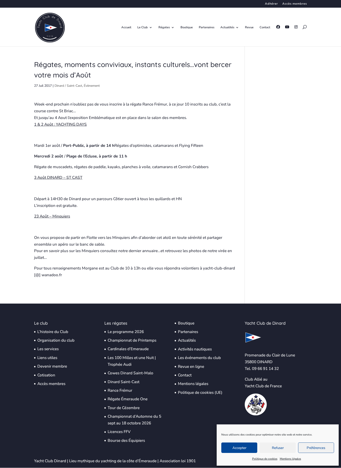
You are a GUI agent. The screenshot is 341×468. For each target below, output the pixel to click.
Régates (164, 27)
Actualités (227, 27)
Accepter (239, 448)
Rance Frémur (120, 390)
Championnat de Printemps (132, 340)
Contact (265, 27)
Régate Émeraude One (128, 399)
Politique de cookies (264, 459)
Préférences (316, 448)
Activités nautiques (195, 349)
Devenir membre (52, 366)
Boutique (186, 27)
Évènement (92, 85)
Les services (48, 349)
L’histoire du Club (52, 331)
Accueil (126, 27)
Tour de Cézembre (124, 407)
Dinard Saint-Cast (123, 382)
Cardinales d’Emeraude (128, 349)
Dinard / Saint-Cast (68, 85)
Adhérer (271, 4)
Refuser (278, 448)
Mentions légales (290, 459)
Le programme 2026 (126, 331)
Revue (249, 27)
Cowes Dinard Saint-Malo (130, 373)
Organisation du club (55, 340)
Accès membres (294, 4)
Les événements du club (199, 357)
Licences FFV (119, 431)
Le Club (142, 27)
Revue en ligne (191, 366)
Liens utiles (47, 357)
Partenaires (206, 27)
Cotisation (46, 375)
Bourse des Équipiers (126, 440)
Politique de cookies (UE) (200, 392)
